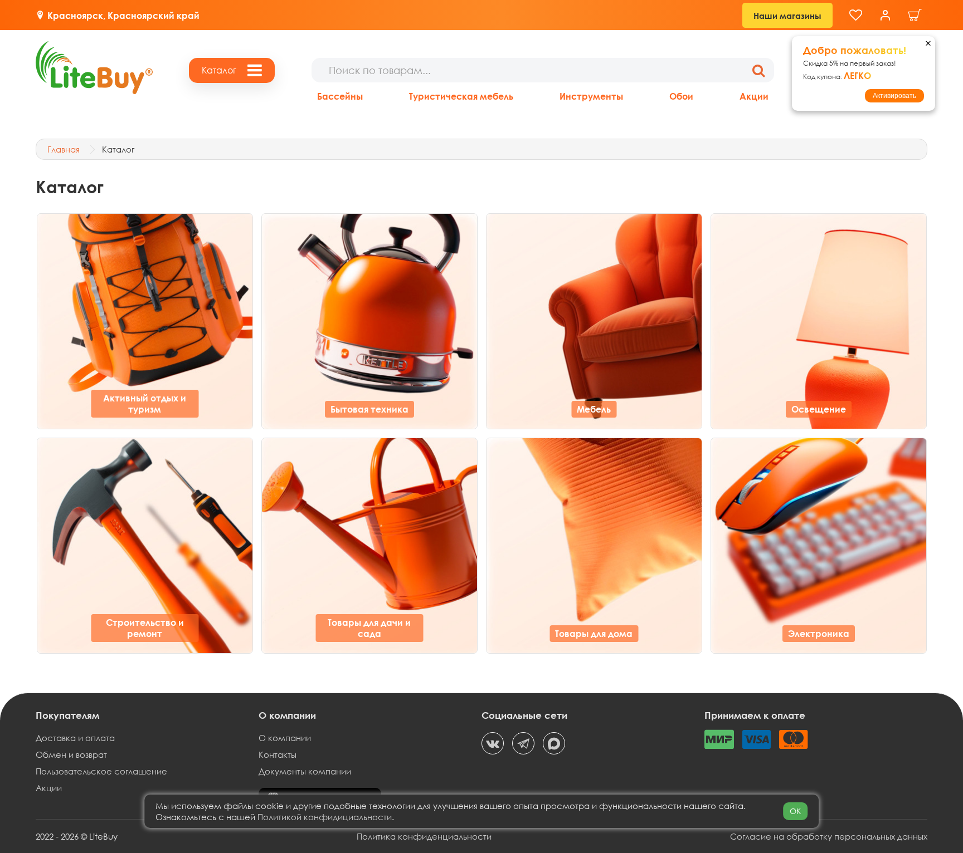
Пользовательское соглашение (101, 771)
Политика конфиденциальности (424, 836)
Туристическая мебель (461, 96)
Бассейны (340, 96)
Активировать (894, 96)
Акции (754, 96)
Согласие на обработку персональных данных (828, 836)
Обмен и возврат (71, 754)
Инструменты (591, 96)
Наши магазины (787, 16)
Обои (681, 96)
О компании (285, 737)
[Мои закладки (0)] (856, 15)
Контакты (277, 754)
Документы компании (305, 771)
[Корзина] (915, 15)
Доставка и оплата (75, 737)
